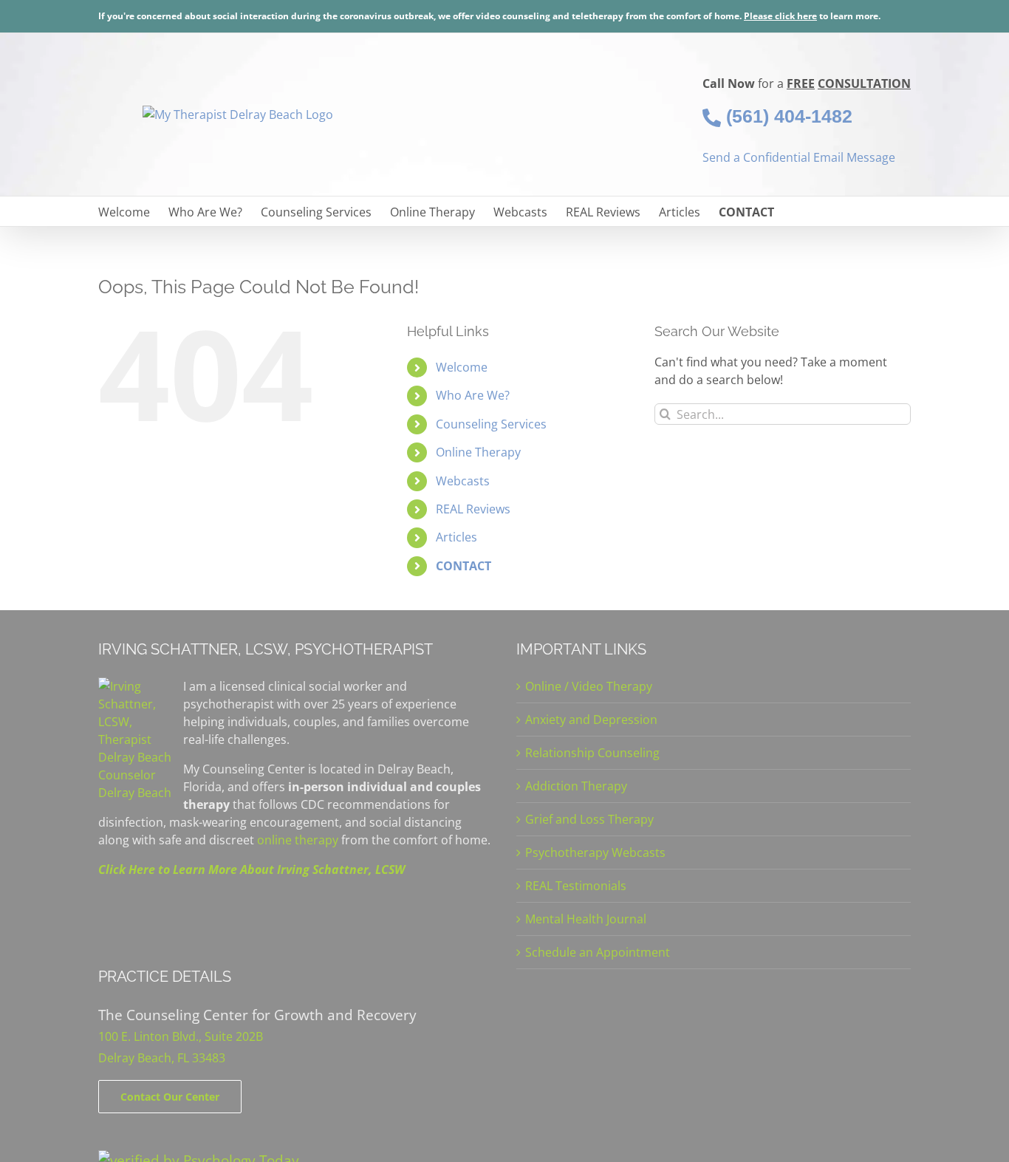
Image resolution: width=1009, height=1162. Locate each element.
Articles (456, 537)
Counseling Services (491, 424)
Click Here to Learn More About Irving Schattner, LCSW (251, 869)
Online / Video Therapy (588, 686)
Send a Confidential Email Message (798, 157)
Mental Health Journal (585, 919)
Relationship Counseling (592, 753)
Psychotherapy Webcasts (595, 852)
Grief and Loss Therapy (589, 819)
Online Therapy (478, 452)
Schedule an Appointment (597, 952)
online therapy (297, 840)
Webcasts (463, 481)
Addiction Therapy (576, 786)
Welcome (462, 367)
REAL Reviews (473, 509)
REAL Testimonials (575, 886)
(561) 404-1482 (786, 116)
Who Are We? (473, 395)
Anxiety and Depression (591, 719)
